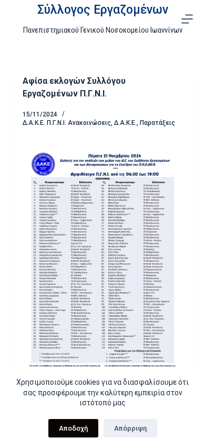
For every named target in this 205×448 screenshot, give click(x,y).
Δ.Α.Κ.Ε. (125, 122)
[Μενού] (187, 19)
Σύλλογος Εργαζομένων (102, 10)
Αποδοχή (73, 428)
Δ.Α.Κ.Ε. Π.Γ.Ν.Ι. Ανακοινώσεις (67, 122)
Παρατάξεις (157, 122)
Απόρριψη (130, 428)
